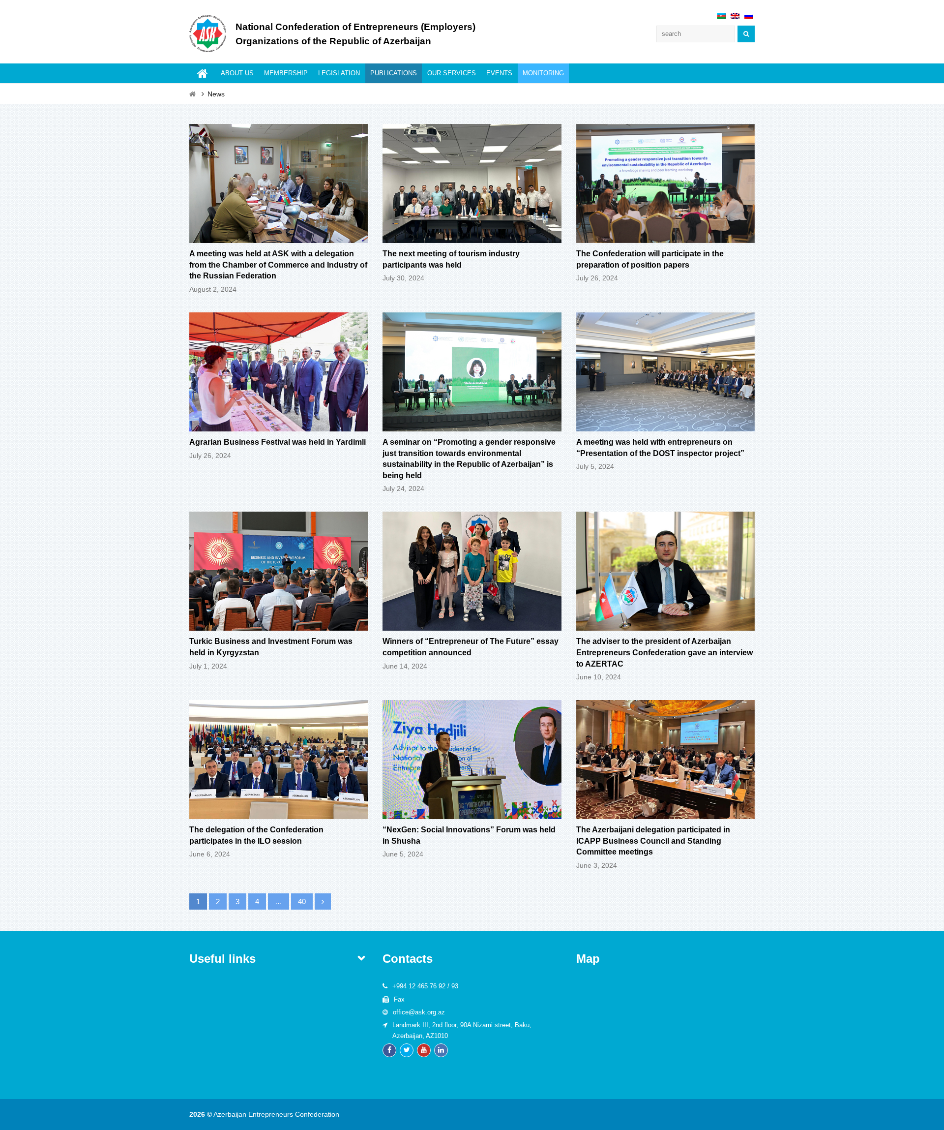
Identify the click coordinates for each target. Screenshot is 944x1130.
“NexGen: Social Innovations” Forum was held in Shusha (469, 835)
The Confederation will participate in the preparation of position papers (650, 259)
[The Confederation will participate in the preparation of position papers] (665, 236)
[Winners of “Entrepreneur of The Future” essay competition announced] (472, 624)
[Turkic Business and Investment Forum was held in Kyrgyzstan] (278, 624)
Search (746, 34)
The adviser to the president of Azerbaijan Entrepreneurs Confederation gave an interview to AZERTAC (664, 652)
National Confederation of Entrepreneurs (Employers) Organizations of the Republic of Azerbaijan (355, 34)
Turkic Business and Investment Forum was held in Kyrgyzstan (271, 647)
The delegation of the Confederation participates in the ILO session (256, 835)
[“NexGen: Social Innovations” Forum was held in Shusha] (472, 813)
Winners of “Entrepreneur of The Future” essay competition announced (471, 647)
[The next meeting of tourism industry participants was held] (472, 236)
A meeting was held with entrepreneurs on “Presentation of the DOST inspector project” (660, 447)
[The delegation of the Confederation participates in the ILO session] (278, 813)
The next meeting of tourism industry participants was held (451, 259)
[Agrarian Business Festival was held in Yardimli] (278, 425)
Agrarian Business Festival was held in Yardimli (277, 441)
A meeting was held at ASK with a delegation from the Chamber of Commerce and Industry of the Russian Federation (278, 264)
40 (305, 901)
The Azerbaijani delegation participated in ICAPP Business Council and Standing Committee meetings (653, 840)
